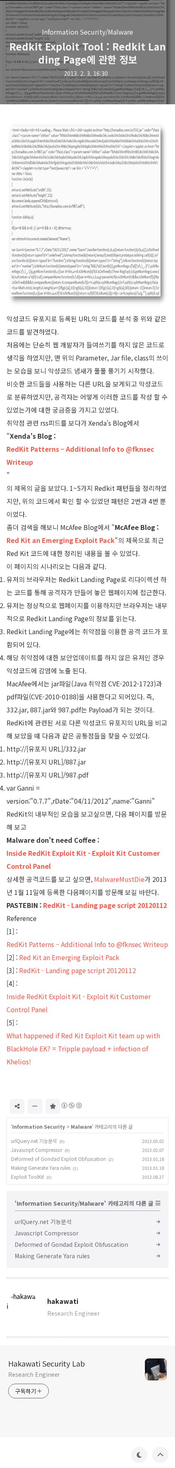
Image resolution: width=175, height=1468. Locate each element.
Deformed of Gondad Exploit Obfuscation (58, 1158)
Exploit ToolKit (27, 1176)
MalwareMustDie (119, 879)
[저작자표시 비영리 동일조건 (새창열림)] (71, 1105)
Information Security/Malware (87, 32)
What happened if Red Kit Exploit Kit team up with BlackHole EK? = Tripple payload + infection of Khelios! (83, 1048)
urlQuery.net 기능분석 (34, 1140)
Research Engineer (34, 1374)
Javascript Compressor (36, 1149)
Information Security (38, 1126)
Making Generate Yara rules (40, 1167)
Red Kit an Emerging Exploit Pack (61, 540)
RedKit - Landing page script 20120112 (105, 905)
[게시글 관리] (35, 1106)
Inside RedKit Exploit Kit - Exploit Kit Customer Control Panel (83, 859)
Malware (81, 1126)
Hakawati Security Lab (46, 1363)
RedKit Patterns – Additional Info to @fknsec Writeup (80, 455)
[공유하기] (17, 1106)
